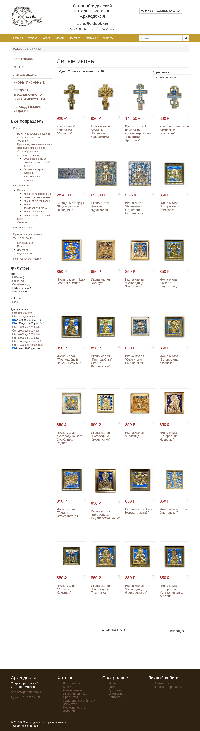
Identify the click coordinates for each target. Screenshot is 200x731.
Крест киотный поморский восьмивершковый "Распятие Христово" (138, 133)
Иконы (21, 190)
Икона (18, 277)
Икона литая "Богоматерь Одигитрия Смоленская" (134, 207)
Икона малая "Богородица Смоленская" (100, 436)
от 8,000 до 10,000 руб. (28, 341)
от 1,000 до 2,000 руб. (27, 327)
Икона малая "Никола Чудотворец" (169, 282)
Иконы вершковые (34, 211)
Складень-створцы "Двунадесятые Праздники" (70, 206)
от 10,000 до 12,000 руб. (29, 345)
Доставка (74, 38)
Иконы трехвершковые (36, 197)
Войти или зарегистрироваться (162, 10)
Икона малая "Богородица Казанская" (169, 359)
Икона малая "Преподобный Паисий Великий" (69, 359)
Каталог (32, 38)
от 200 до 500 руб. (25, 316)
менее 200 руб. (24, 312)
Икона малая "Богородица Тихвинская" (100, 589)
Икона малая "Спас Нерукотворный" (139, 511)
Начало (17, 48)
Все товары (23, 59)
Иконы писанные (29, 82)
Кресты (21, 218)
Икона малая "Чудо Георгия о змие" (71, 281)
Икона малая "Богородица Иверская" (169, 436)
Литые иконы (25, 74)
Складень (20, 284)
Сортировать (161, 72)
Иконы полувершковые (37, 215)
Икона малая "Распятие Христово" (66, 589)
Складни (22, 222)
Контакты (108, 38)
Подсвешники (25, 253)
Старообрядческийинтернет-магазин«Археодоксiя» (92, 10)
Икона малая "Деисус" (100, 281)
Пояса (21, 246)
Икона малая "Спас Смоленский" (174, 511)
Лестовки (22, 250)
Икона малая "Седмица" (134, 434)
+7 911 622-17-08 (85, 28)
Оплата (60, 38)
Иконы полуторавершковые (35, 206)
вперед (176, 630)
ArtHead (33, 725)
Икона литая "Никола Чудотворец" (100, 206)
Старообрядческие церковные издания (28, 153)
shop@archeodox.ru (94, 23)
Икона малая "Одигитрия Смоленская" (134, 359)
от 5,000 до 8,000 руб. (27, 337)
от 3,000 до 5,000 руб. (27, 334)
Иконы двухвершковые (36, 201)
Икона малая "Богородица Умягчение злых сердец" (171, 590)
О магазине (91, 38)
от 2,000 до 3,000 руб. (27, 330)
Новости (46, 38)
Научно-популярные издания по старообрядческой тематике (34, 137)
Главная (18, 38)
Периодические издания (27, 108)
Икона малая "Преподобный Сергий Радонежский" (101, 361)
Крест (18, 281)
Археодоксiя (23, 677)
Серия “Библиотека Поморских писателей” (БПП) (36, 162)
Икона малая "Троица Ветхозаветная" (68, 512)
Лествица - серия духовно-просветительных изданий (33, 174)
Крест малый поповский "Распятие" (66, 129)
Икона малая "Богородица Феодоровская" (136, 589)
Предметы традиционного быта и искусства (29, 94)
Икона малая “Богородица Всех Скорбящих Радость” (70, 437)
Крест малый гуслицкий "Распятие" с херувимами (100, 131)
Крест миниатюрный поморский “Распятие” (174, 129)
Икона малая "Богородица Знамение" (134, 282)
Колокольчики (25, 242)
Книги (18, 66)
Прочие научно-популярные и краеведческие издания (34, 146)
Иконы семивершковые (37, 193)
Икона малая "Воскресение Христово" (169, 206)
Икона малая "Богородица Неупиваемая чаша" (105, 514)
